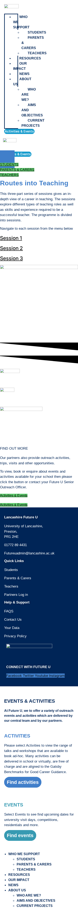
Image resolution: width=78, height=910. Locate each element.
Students (37, 32)
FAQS (8, 611)
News (24, 74)
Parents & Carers (17, 578)
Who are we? (28, 94)
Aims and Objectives (36, 900)
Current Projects (33, 123)
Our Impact (20, 66)
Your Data (11, 628)
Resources (30, 58)
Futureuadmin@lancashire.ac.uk (29, 553)
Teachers (37, 53)
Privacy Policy (15, 636)
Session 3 (11, 258)
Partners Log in (16, 595)
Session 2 (11, 248)
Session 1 (11, 238)
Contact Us (13, 620)
